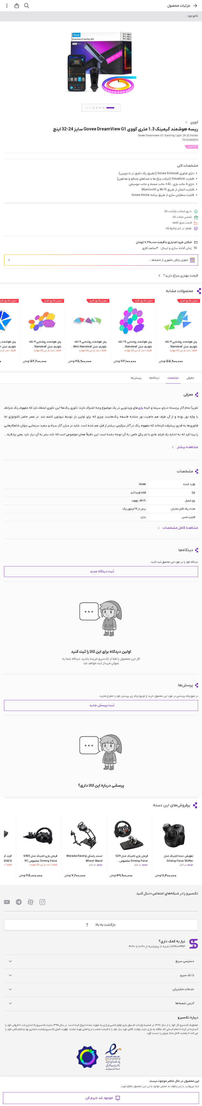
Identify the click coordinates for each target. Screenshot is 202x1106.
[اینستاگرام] (42, 902)
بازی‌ (140, 408)
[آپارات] (31, 902)
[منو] (7, 6)
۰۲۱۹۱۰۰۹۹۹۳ (178, 947)
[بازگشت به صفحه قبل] (195, 6)
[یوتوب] (7, 902)
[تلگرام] (19, 902)
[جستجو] (27, 6)
